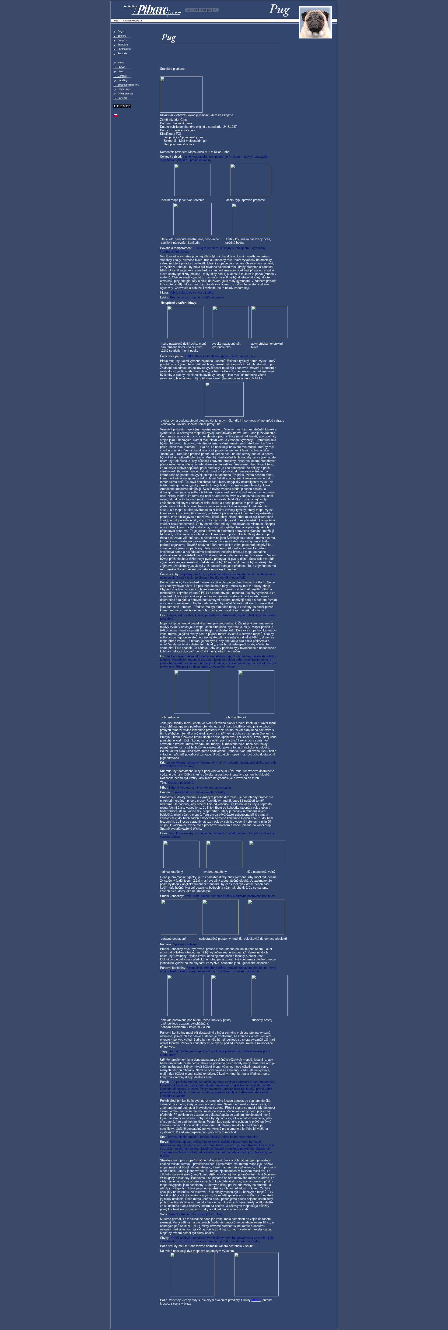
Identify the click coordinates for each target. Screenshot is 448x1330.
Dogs (121, 31)
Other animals (125, 93)
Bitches (122, 35)
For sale (122, 53)
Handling (122, 80)
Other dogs (124, 89)
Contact (122, 75)
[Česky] (115, 115)
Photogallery (125, 49)
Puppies (122, 40)
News (121, 62)
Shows (121, 67)
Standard (123, 44)
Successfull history (128, 84)
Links (121, 71)
